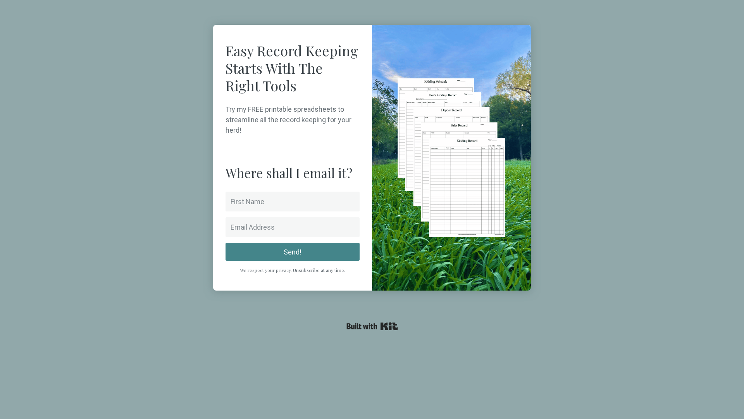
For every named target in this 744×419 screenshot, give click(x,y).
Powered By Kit (372, 326)
